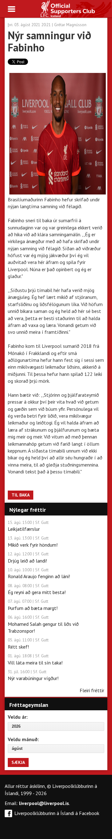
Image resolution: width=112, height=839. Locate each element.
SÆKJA (18, 762)
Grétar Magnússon (70, 24)
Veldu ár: (18, 717)
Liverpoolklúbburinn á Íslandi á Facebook (56, 813)
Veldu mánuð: (23, 739)
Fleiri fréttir (92, 690)
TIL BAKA (21, 495)
